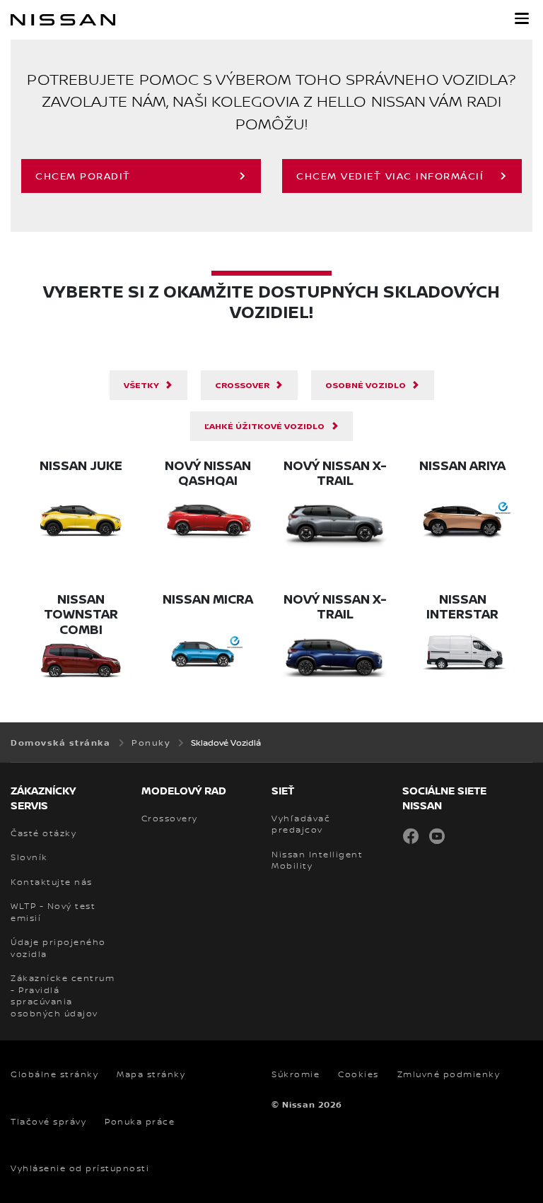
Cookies (358, 1074)
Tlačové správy (48, 1121)
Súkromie (296, 1074)
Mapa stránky (151, 1074)
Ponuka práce (140, 1121)
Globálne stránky (54, 1074)
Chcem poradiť (83, 175)
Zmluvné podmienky (449, 1074)
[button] (522, 18)
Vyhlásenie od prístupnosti (80, 1168)
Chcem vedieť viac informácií (390, 175)
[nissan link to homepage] (63, 19)
